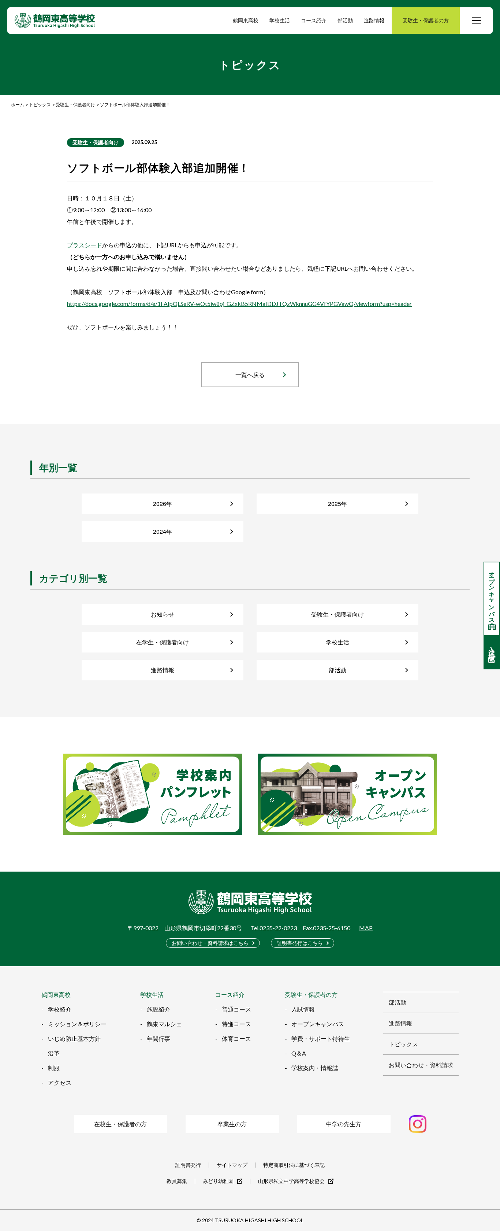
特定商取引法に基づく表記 (294, 1165)
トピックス (403, 1043)
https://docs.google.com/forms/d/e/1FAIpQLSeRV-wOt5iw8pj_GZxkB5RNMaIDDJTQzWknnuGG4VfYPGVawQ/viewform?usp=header (239, 303)
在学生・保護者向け (162, 642)
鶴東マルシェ (164, 1023)
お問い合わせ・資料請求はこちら (210, 943)
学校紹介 (59, 1009)
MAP (366, 928)
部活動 (337, 669)
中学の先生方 (343, 1123)
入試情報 (303, 1009)
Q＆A (298, 1053)
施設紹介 (158, 1009)
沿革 (54, 1053)
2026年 (162, 503)
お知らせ (162, 614)
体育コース (236, 1038)
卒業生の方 (232, 1123)
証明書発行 (188, 1165)
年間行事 (158, 1038)
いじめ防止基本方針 (74, 1038)
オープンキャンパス (317, 1023)
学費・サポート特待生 (320, 1038)
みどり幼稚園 (218, 1181)
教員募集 (177, 1181)
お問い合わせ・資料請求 (421, 1064)
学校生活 (337, 642)
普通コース (236, 1009)
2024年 (162, 531)
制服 (54, 1067)
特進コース (236, 1023)
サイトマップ (232, 1165)
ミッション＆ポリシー (77, 1023)
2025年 (337, 503)
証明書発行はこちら (300, 943)
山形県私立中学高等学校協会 (291, 1181)
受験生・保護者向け (95, 142)
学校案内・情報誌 (314, 1067)
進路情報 (374, 20)
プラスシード (84, 244)
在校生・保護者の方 (120, 1123)
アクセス (59, 1082)
